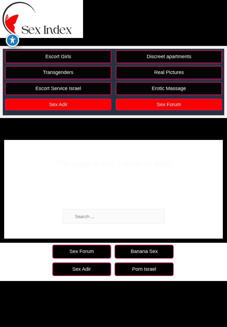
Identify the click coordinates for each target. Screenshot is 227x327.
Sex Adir (58, 104)
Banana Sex (144, 251)
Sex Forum (169, 104)
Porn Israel (144, 269)
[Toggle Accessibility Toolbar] (12, 40)
